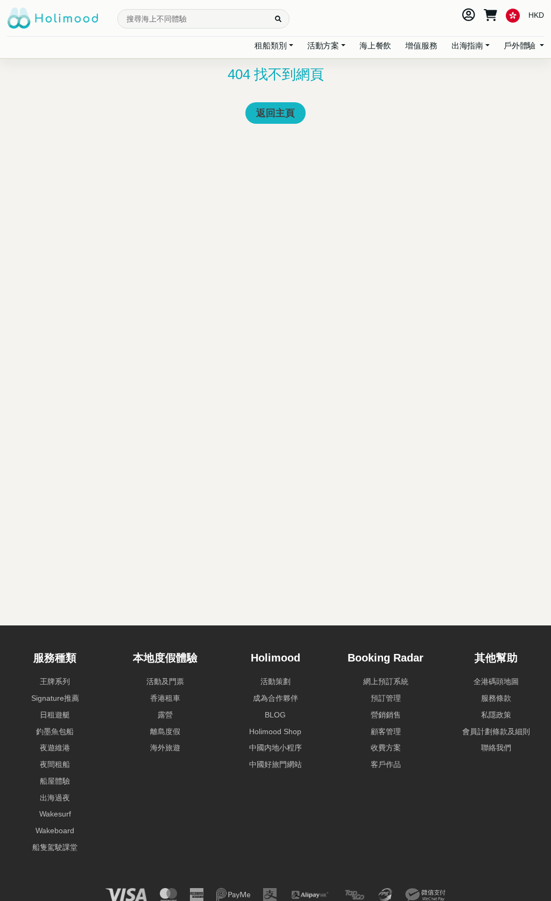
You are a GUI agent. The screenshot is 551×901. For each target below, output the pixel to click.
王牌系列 (55, 681)
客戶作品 (386, 764)
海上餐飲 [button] (375, 45)
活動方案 (323, 45)
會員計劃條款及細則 (496, 731)
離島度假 (165, 731)
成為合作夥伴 (275, 698)
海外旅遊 (165, 747)
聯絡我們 (496, 747)
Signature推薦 (55, 698)
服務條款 (496, 698)
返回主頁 (275, 113)
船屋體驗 (55, 781)
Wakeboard (55, 830)
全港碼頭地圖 (496, 681)
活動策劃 (275, 681)
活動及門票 (165, 681)
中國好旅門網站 (275, 764)
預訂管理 (386, 698)
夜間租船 (55, 764)
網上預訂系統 (385, 681)
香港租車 (165, 698)
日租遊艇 (55, 714)
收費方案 (386, 747)
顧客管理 (386, 731)
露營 (165, 714)
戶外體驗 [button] (521, 45)
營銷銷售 (386, 714)
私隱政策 (496, 714)
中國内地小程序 (275, 747)
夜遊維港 (55, 747)
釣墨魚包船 (55, 731)
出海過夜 (55, 797)
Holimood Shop (275, 731)
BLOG (275, 714)
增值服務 (421, 45)
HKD (536, 15)
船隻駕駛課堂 (54, 847)
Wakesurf (55, 814)
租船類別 (270, 45)
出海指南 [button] (467, 45)
